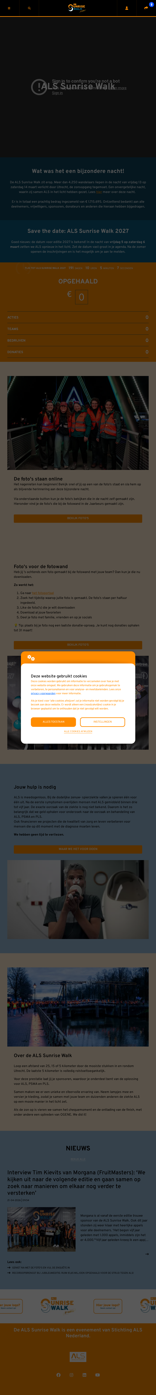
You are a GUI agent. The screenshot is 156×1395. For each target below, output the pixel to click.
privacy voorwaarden (43, 693)
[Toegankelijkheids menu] (151, 4)
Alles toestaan (53, 722)
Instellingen (102, 722)
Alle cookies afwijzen (78, 731)
